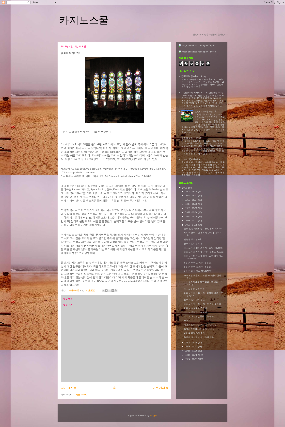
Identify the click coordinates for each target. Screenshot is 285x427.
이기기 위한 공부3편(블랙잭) (197, 263)
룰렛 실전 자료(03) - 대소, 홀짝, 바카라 (203, 228)
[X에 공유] (109, 290)
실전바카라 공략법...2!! (206, 111)
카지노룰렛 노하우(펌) (194, 289)
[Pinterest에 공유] (115, 290)
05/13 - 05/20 (191, 204)
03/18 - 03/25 (191, 351)
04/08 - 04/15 (191, 225)
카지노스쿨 (84, 19)
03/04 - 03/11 (191, 359)
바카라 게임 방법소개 (194, 333)
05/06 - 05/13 (191, 208)
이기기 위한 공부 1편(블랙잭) (198, 271)
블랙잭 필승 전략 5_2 (194, 300)
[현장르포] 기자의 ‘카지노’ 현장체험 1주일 (203, 92)
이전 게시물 (160, 387)
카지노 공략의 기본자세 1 (196, 312)
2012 (185, 188)
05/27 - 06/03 (191, 195)
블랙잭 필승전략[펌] (193, 243)
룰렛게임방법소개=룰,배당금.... (199, 329)
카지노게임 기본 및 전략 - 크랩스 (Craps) (203, 252)
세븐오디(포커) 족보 (191, 159)
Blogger (153, 415)
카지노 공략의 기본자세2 (196, 308)
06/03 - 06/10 (191, 191)
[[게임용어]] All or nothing (193, 76)
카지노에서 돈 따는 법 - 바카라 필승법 (202, 304)
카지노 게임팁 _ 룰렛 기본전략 (199, 316)
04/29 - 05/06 (191, 212)
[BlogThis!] (106, 290)
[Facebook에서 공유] (112, 290)
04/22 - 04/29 (191, 216)
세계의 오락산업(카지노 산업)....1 (200, 325)
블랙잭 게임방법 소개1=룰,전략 (199, 337)
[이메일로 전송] (103, 290)
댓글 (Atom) (81, 394)
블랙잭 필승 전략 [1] (191, 138)
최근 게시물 (69, 387)
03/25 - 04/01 (191, 346)
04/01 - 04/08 (191, 342)
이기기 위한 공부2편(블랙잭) (197, 267)
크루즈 (187, 320)
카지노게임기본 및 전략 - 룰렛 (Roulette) (203, 248)
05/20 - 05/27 (191, 200)
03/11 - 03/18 (191, 355)
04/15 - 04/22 (191, 220)
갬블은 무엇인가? (192, 239)
